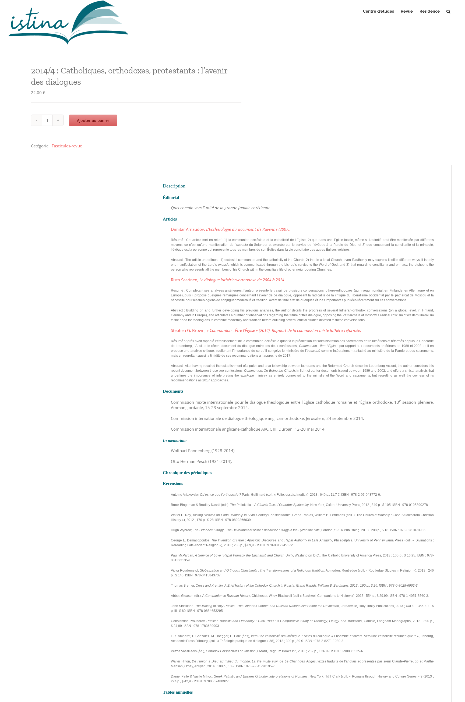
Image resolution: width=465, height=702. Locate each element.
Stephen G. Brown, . (266, 330)
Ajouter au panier (93, 120)
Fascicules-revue (67, 145)
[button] (448, 11)
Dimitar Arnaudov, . (230, 229)
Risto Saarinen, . (228, 279)
